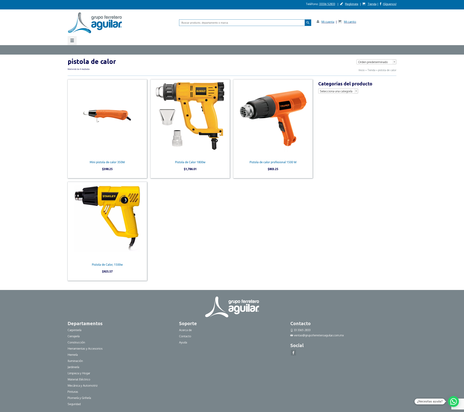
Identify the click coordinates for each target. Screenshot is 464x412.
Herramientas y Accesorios (85, 348)
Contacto (185, 336)
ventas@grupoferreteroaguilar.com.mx (319, 335)
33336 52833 (327, 4)
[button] (453, 401)
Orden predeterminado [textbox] (373, 62)
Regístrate (351, 4)
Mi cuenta (327, 22)
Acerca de (185, 330)
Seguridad (74, 404)
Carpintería (74, 330)
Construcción (76, 342)
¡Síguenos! (389, 4)
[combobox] (376, 61)
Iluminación (75, 361)
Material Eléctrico (79, 379)
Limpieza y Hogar (79, 373)
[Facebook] (293, 353)
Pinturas (73, 392)
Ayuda (183, 342)
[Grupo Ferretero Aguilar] (120, 22)
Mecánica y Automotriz (83, 385)
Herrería (73, 355)
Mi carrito (350, 22)
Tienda (372, 4)
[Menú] (72, 40)
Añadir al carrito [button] (107, 175)
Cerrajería (74, 336)
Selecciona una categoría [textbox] (336, 91)
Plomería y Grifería (79, 398)
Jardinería (73, 367)
